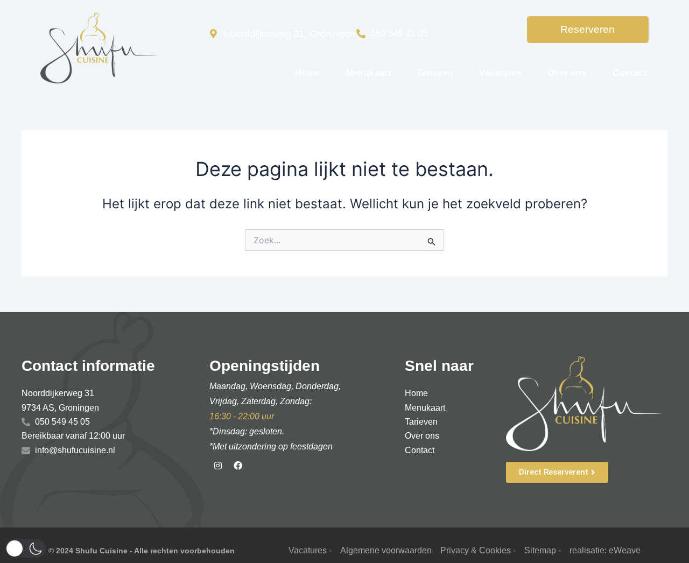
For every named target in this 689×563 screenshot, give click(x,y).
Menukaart (368, 73)
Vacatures (500, 73)
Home (307, 73)
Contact (629, 73)
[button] (25, 548)
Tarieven (435, 73)
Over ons (567, 73)
